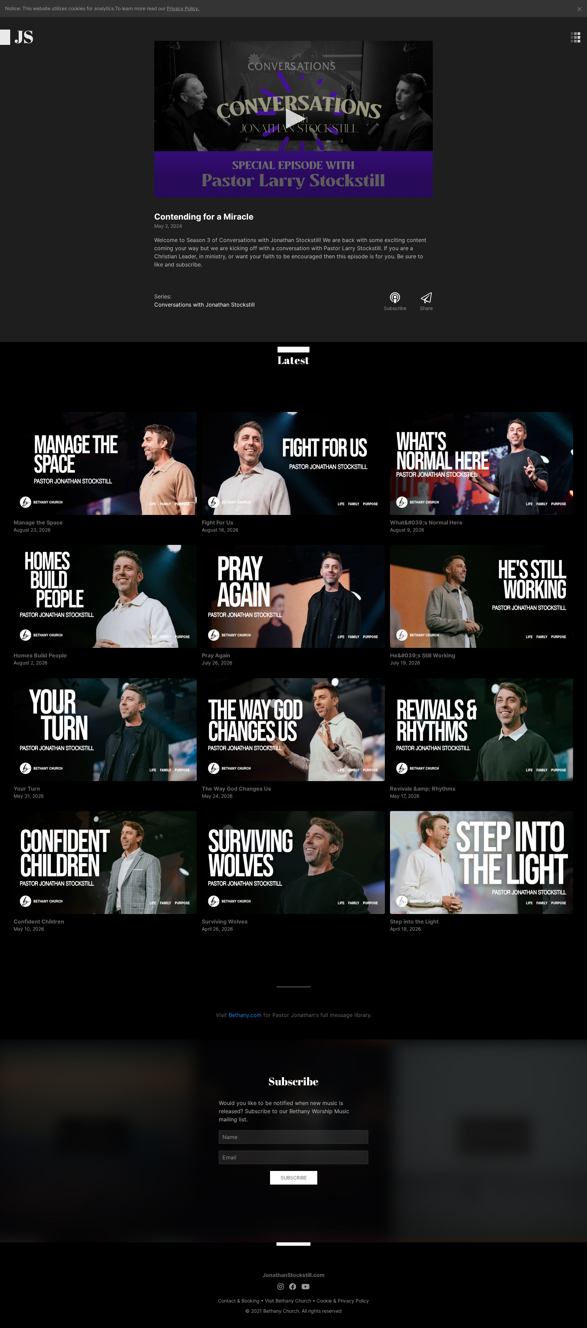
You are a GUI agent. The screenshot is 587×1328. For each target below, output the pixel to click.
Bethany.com (245, 1015)
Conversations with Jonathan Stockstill (204, 304)
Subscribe (294, 1177)
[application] (293, 119)
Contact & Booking (239, 1301)
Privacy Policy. (183, 8)
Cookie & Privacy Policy (343, 1301)
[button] (293, 119)
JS (24, 36)
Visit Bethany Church (288, 1301)
